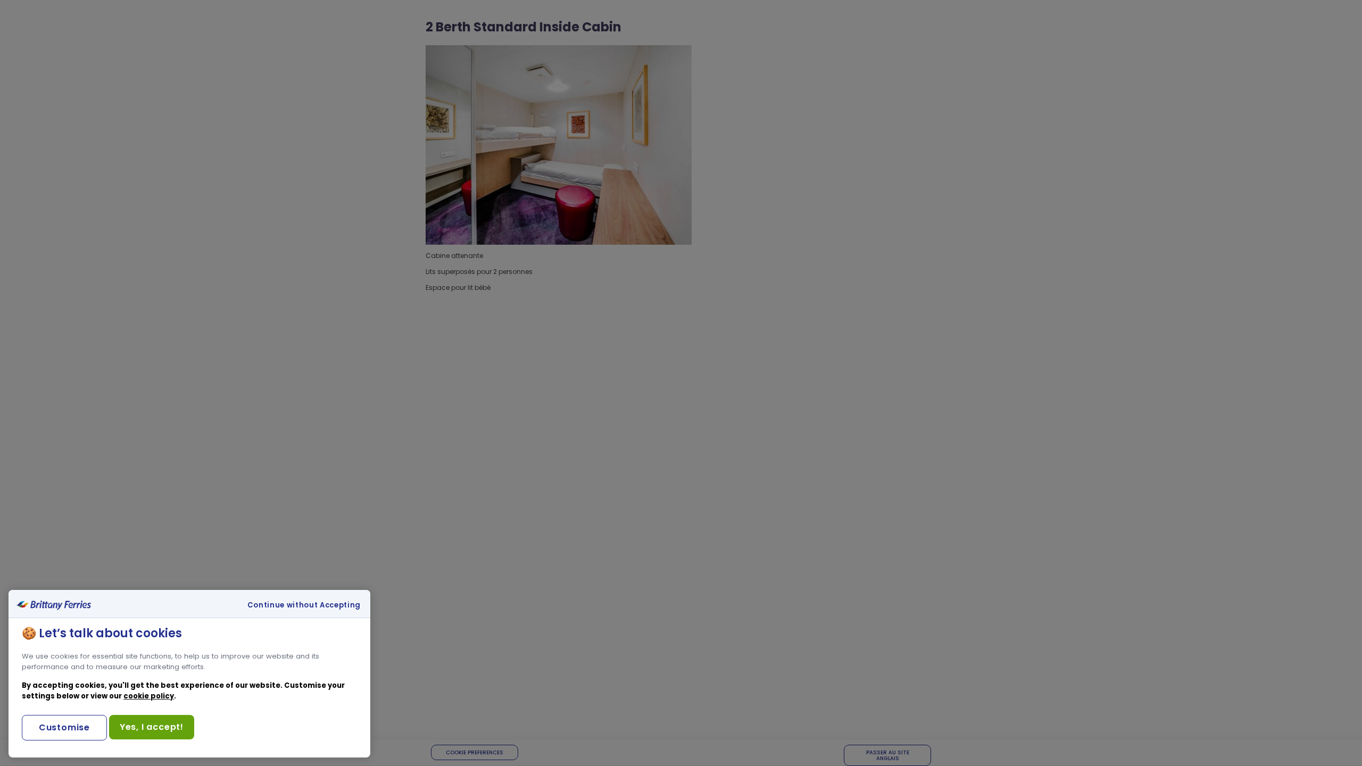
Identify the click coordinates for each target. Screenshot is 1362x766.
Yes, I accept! (152, 727)
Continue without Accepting (304, 605)
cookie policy (148, 696)
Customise (64, 727)
